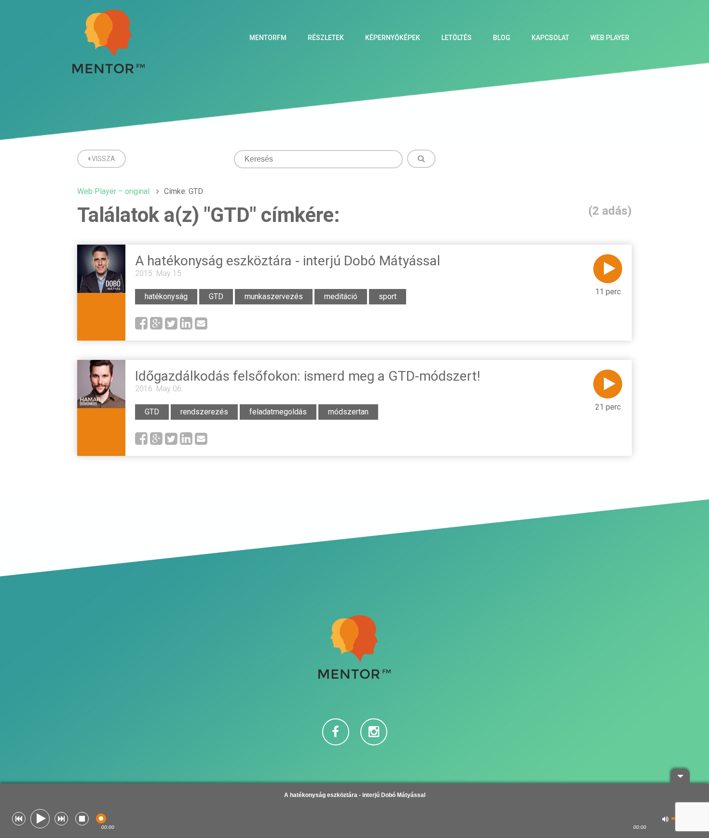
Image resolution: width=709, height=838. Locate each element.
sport (387, 296)
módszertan (348, 411)
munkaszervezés (274, 296)
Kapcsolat (550, 37)
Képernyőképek (392, 37)
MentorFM (267, 37)
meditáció (340, 296)
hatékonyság (166, 296)
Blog (501, 37)
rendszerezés (204, 411)
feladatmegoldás (278, 411)
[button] (19, 818)
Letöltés (456, 37)
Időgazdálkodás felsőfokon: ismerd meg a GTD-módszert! (307, 376)
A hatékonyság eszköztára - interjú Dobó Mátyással (287, 261)
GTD (216, 296)
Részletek (326, 37)
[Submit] (421, 159)
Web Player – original (113, 191)
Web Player (609, 37)
